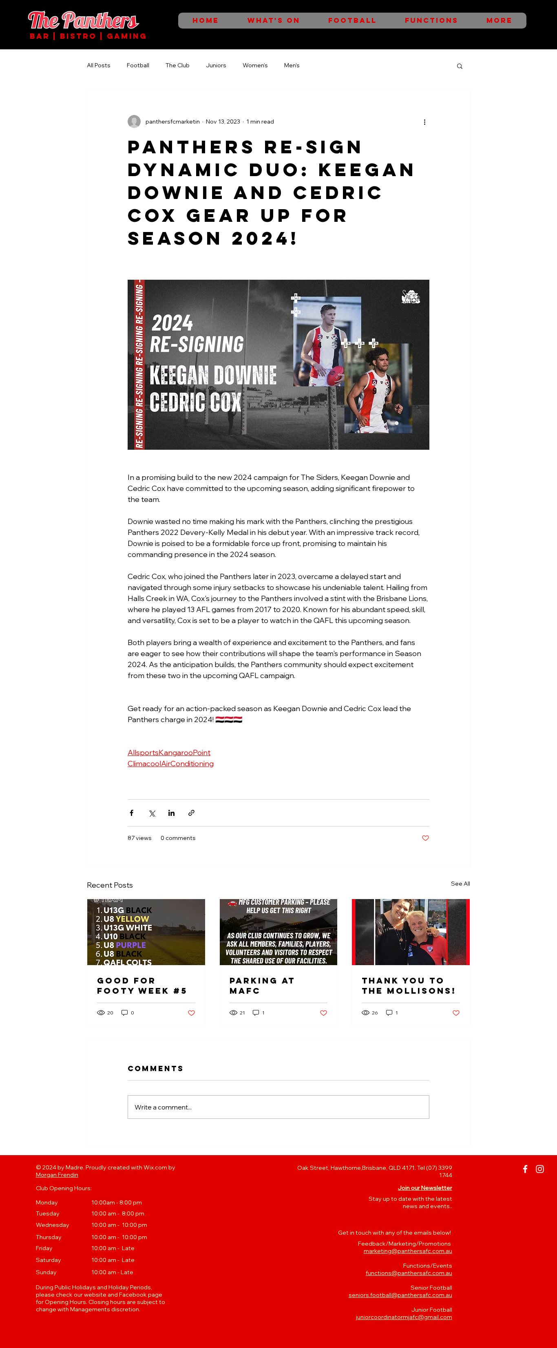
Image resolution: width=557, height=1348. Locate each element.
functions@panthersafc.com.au (409, 1273)
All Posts (99, 65)
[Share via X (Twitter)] (151, 813)
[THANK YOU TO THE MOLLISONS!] (411, 932)
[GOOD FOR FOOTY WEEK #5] (146, 932)
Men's (292, 65)
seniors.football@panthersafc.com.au (400, 1295)
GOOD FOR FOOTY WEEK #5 (142, 985)
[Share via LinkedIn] (171, 813)
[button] (460, 65)
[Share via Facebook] (131, 813)
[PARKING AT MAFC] (279, 932)
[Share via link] (191, 813)
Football (138, 65)
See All (460, 883)
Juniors (216, 65)
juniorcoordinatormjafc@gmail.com (404, 1317)
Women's (255, 65)
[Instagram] (540, 1169)
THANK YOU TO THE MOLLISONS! (409, 985)
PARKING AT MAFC (262, 985)
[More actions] (424, 121)
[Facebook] (525, 1169)
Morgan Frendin (57, 1174)
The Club (178, 65)
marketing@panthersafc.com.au (408, 1251)
